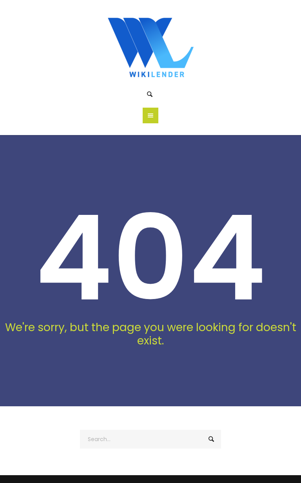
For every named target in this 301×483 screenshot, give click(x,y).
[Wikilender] (150, 46)
